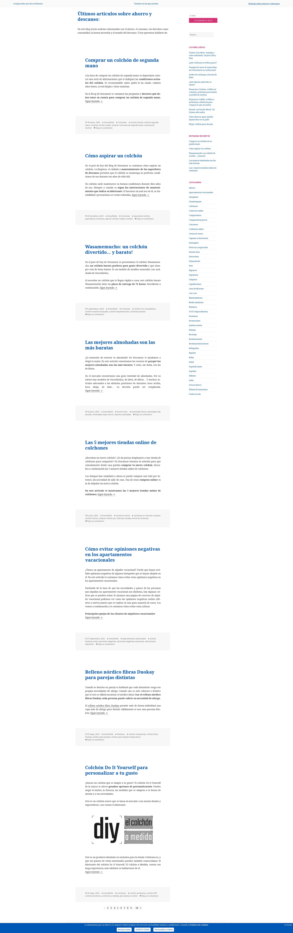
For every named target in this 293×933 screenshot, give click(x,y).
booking (88, 641)
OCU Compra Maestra (198, 311)
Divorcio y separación (198, 247)
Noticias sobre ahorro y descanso (264, 3)
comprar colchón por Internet (111, 518)
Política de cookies (199, 925)
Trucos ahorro (195, 385)
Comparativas (195, 215)
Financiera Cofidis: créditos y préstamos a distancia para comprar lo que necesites (201, 102)
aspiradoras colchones (94, 218)
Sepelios (192, 371)
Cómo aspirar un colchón (200, 148)
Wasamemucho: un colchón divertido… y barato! (116, 249)
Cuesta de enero (196, 233)
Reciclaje (193, 334)
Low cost (193, 293)
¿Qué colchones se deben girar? (203, 62)
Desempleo (194, 243)
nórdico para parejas (101, 737)
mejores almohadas (122, 414)
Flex (191, 265)
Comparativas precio (198, 220)
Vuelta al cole (195, 394)
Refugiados (194, 348)
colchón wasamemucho (119, 311)
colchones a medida (110, 896)
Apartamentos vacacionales (201, 192)
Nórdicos (193, 307)
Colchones (193, 206)
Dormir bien (194, 252)
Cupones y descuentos (198, 238)
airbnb (153, 638)
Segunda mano (195, 366)
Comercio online (196, 210)
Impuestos (193, 275)
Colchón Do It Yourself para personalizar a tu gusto (116, 770)
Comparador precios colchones (28, 3)
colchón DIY (152, 893)
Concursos (193, 224)
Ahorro (192, 188)
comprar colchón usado (101, 125)
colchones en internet (143, 515)
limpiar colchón (126, 218)
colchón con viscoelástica (144, 309)
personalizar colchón (129, 896)
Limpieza (193, 279)
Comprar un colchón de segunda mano (122, 63)
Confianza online (196, 229)
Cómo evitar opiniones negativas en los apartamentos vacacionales (122, 554)
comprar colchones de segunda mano (127, 125)
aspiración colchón (142, 216)
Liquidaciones (195, 284)
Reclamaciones (195, 339)
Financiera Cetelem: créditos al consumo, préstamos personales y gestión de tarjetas (203, 92)
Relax (191, 357)
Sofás (191, 380)
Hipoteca (193, 270)
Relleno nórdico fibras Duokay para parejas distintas (119, 674)
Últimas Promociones (198, 389)
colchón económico (93, 896)
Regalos (192, 353)
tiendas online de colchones (137, 518)
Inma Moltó (109, 122)
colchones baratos (138, 311)
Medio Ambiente (196, 302)
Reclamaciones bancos (198, 343)
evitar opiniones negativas (104, 641)
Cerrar (288, 925)
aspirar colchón (112, 218)
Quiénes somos (195, 325)
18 (137, 907)
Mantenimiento (195, 298)
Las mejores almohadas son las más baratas (120, 345)
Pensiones (193, 316)
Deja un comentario (104, 128)
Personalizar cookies (164, 929)
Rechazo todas (124, 929)
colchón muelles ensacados (96, 311)
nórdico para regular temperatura (125, 737)
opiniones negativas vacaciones (130, 641)
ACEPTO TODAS (142, 929)
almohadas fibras (138, 411)
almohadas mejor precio (103, 414)
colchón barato (137, 122)
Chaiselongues (195, 201)
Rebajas (192, 330)
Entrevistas (194, 256)
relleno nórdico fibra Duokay (103, 705)
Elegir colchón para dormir (201, 124)
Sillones (192, 375)
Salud (191, 362)
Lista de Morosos (196, 288)
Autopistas (193, 197)
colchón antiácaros (138, 893)
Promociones (194, 320)
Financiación (194, 261)
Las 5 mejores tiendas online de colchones (120, 445)
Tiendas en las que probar (146, 3)
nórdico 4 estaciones (137, 734)
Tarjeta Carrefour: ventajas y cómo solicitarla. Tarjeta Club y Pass (202, 55)
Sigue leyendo (94, 101)
